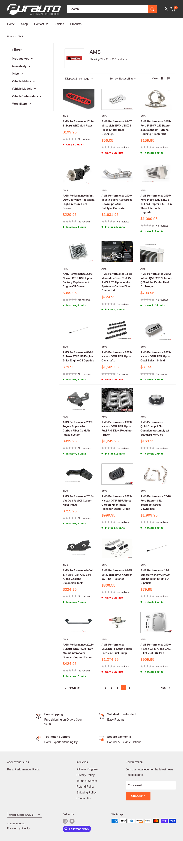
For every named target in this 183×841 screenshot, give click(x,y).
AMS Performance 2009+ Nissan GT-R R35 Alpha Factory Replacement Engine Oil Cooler (78, 280)
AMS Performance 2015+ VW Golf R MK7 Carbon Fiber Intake (78, 500)
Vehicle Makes (21, 81)
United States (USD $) (21, 814)
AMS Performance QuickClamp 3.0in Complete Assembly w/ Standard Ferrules (154, 428)
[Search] (152, 9)
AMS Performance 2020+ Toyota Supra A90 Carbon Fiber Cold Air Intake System (78, 428)
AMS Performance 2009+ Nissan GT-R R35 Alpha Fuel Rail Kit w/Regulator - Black (117, 428)
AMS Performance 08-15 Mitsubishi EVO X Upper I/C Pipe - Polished (117, 574)
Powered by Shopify (18, 828)
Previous (74, 687)
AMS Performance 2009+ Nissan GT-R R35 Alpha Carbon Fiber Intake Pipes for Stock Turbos (117, 502)
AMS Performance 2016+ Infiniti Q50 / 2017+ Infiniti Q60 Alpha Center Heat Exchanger (156, 280)
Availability (19, 66)
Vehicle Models (22, 88)
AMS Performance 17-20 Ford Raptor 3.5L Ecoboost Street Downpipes (155, 502)
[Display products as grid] (162, 78)
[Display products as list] (168, 78)
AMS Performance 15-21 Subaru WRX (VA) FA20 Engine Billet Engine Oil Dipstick (155, 576)
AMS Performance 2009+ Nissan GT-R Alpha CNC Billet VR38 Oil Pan (155, 648)
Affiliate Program (87, 769)
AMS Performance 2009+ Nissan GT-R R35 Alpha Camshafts (117, 356)
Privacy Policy (85, 775)
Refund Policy (85, 786)
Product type (20, 58)
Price (15, 73)
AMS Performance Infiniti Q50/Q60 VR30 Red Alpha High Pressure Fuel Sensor (78, 202)
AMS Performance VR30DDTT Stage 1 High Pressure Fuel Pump (117, 648)
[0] (173, 9)
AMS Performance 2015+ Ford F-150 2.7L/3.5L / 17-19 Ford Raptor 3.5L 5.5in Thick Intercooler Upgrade (156, 204)
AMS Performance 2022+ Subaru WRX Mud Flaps (78, 123)
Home (11, 24)
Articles (59, 24)
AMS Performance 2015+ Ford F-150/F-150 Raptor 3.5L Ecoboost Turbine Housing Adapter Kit (155, 127)
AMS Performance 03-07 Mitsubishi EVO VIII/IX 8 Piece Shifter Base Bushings (117, 127)
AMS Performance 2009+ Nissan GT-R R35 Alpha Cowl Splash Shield (155, 356)
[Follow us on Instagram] (65, 821)
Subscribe (138, 796)
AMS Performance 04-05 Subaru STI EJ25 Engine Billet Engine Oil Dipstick (78, 356)
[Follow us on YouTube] (72, 821)
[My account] (165, 9)
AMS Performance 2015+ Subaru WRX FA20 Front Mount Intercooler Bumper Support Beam (78, 651)
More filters (19, 103)
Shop (24, 24)
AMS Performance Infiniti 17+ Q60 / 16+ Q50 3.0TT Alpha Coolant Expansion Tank (78, 576)
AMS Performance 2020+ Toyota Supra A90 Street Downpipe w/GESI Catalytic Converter (117, 202)
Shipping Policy (86, 792)
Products (75, 24)
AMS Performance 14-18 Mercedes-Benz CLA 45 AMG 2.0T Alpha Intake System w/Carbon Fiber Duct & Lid (117, 282)
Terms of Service (87, 780)
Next (163, 687)
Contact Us (41, 24)
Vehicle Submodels (25, 96)
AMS (20, 36)
